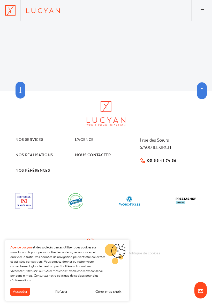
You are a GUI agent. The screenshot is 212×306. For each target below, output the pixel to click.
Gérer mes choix (108, 291)
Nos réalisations (34, 155)
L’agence (84, 139)
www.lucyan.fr (20, 252)
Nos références (33, 170)
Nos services (29, 139)
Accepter (20, 291)
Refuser (61, 291)
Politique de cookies (144, 253)
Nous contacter (93, 155)
